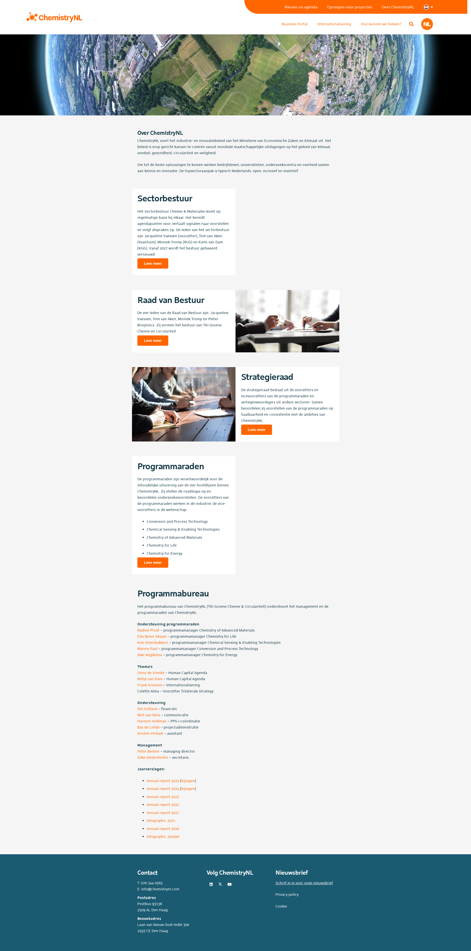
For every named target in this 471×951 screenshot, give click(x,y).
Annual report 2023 (163, 796)
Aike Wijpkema (149, 654)
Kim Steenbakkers (152, 642)
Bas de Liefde (148, 727)
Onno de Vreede (150, 672)
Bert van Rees (148, 715)
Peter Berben (148, 751)
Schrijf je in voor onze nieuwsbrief (304, 883)
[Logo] (54, 17)
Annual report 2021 (163, 812)
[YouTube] (229, 884)
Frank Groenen (149, 685)
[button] (431, 7)
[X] (220, 884)
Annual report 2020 (163, 828)
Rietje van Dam (149, 678)
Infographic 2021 (161, 820)
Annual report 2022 (163, 804)
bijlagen (188, 780)
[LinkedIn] (211, 884)
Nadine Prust (148, 630)
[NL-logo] (427, 24)
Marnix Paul (147, 648)
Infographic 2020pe (163, 836)
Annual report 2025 (163, 780)
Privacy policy (287, 894)
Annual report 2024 (163, 788)
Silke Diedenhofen (152, 757)
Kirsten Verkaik (150, 733)
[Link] (287, 232)
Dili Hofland (147, 708)
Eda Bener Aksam (152, 636)
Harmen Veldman (152, 721)
